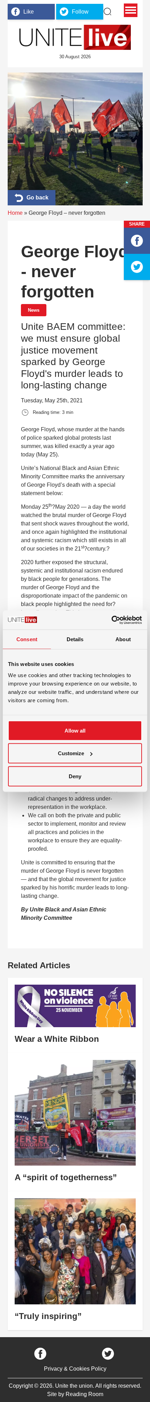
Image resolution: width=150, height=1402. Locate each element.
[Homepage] (75, 37)
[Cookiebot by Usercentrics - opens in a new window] (111, 619)
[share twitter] (137, 267)
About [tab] (123, 639)
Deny (75, 776)
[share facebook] (137, 241)
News (33, 310)
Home (15, 213)
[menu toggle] (130, 10)
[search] (107, 11)
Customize (71, 753)
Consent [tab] (26, 639)
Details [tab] (75, 639)
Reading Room (84, 1394)
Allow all (75, 730)
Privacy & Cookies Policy (75, 1369)
